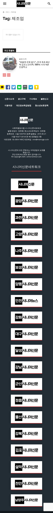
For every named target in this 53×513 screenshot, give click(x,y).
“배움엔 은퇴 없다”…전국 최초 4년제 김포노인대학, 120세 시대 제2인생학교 (34, 64)
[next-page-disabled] (8, 75)
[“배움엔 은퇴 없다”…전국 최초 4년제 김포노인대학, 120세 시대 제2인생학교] (10, 63)
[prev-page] (4, 75)
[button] (4, 3)
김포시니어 (22, 59)
